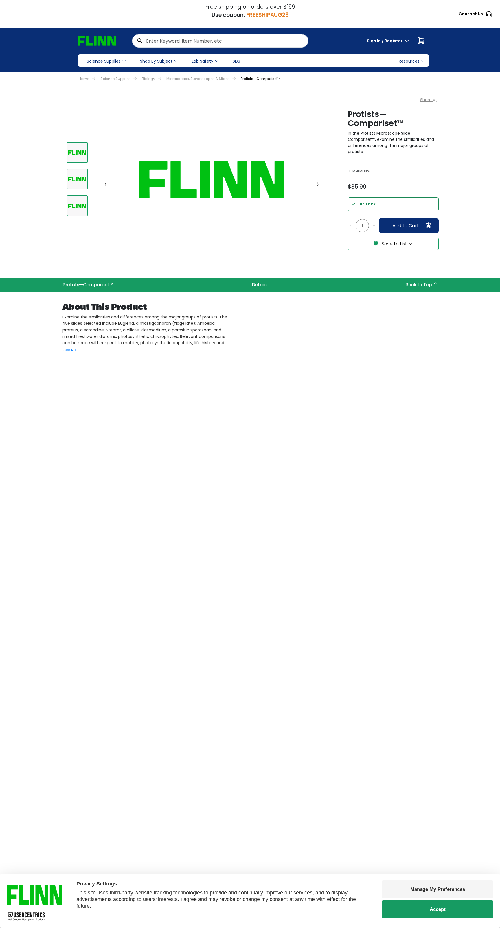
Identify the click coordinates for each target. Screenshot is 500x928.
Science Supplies (104, 61)
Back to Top (419, 284)
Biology (148, 78)
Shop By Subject (156, 61)
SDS (236, 61)
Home (84, 78)
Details (259, 284)
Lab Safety (202, 61)
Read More (70, 350)
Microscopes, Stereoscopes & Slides (197, 78)
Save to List (394, 243)
